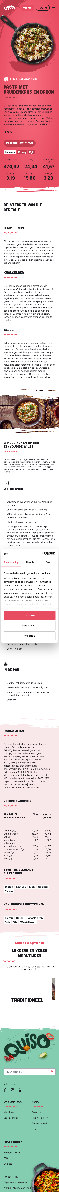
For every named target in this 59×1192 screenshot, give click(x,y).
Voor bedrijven (11, 1117)
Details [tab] (30, 562)
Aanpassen (28, 625)
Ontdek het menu (19, 143)
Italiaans (10, 152)
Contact (8, 1163)
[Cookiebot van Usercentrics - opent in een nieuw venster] (42, 554)
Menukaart (9, 1112)
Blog (34, 1129)
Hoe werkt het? (40, 1117)
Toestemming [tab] (11, 562)
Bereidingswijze (12, 1152)
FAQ (6, 1158)
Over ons (36, 1112)
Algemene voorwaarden (16, 1182)
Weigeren (29, 635)
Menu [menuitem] (27, 7)
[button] (51, 1072)
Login (43, 7)
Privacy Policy (11, 1176)
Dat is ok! (29, 615)
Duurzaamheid (40, 1123)
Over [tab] (48, 562)
